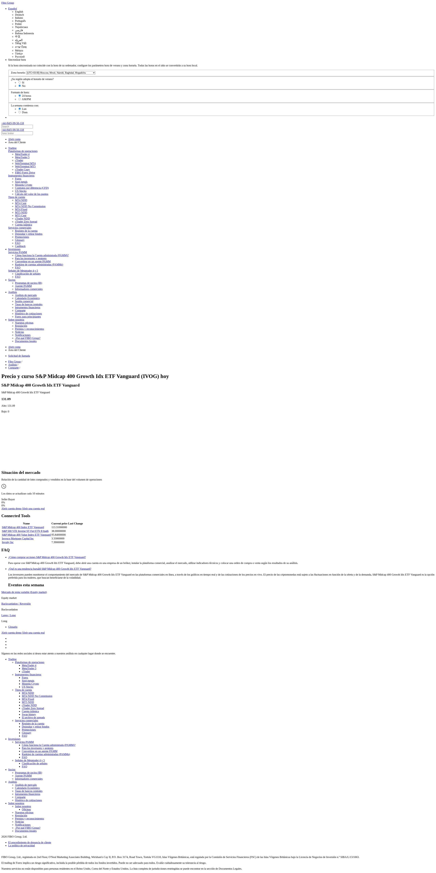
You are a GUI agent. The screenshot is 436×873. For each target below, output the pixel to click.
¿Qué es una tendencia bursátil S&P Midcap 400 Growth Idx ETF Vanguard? (49, 568)
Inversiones (14, 249)
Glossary (20, 240)
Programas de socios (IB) (28, 282)
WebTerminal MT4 (25, 163)
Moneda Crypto (23, 184)
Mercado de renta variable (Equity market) (24, 592)
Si (23, 82)
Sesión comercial (24, 301)
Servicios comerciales (19, 227)
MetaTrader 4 (22, 154)
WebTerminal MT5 (25, 166)
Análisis (12, 292)
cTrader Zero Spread (26, 221)
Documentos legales (26, 341)
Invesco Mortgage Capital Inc (18, 538)
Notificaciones (22, 335)
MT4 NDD (21, 200)
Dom (24, 112)
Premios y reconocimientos (29, 328)
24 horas (26, 95)
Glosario (12, 626)
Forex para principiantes (28, 316)
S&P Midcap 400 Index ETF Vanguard (23, 527)
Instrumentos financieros (21, 175)
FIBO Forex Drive (25, 172)
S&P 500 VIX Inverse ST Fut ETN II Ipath (25, 531)
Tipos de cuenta (16, 197)
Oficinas (26, 809)
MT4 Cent (20, 203)
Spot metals (21, 181)
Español (12, 8)
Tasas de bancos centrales (28, 304)
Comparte (20, 310)
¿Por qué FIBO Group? (27, 338)
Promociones (22, 236)
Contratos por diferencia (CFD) (32, 187)
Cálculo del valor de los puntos (31, 194)
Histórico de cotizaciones (28, 313)
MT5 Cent (20, 215)
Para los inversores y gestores (30, 258)
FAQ (17, 243)
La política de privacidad (21, 845)
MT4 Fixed (21, 209)
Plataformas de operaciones (22, 151)
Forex (18, 178)
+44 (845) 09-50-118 (12, 123)
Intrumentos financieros (27, 307)
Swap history (29, 714)
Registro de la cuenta (26, 230)
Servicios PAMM (17, 252)
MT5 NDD (21, 212)
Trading (12, 148)
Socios (11, 279)
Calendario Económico (27, 298)
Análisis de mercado (26, 295)
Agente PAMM (23, 286)
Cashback (20, 246)
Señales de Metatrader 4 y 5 (23, 270)
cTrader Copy (22, 169)
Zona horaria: (18, 72)
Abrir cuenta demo (11, 508)
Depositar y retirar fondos (28, 233)
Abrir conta (14, 139)
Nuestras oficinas (24, 322)
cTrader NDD (22, 218)
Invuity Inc (8, 542)
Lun (24, 108)
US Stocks (20, 191)
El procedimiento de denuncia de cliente (29, 842)
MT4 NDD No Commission (30, 206)
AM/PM (26, 99)
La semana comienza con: (25, 105)
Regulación (21, 325)
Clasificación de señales (28, 273)
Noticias (19, 332)
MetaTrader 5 (22, 157)
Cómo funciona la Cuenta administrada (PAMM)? (42, 255)
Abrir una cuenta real (33, 508)
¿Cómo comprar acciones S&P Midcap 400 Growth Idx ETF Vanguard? (47, 557)
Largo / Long (8, 615)
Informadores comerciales (29, 289)
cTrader (19, 160)
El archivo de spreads (33, 717)
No (23, 85)
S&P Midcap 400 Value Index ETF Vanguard (26, 534)
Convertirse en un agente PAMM (33, 261)
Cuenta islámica (23, 224)
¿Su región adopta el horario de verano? (32, 79)
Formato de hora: (20, 92)
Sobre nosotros (16, 319)
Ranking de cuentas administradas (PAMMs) (39, 264)
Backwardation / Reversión (16, 603)
